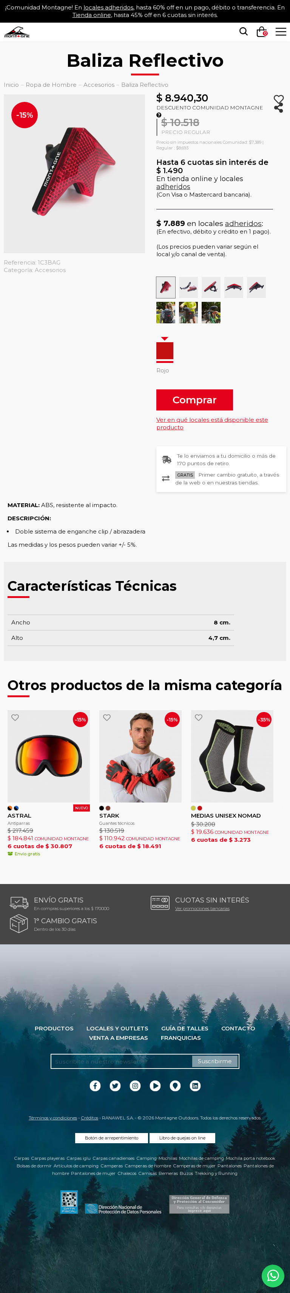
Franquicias (181, 1037)
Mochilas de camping (201, 1158)
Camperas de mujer (194, 1165)
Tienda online (91, 14)
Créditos (89, 1118)
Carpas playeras (48, 1158)
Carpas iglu (78, 1158)
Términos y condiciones (53, 1118)
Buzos (186, 1173)
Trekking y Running (216, 1173)
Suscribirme (215, 1061)
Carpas (21, 1158)
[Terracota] (108, 808)
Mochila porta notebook (250, 1158)
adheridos (173, 187)
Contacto (238, 1028)
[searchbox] (242, 31)
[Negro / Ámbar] (10, 808)
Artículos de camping (76, 1165)
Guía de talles (184, 1028)
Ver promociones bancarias (202, 908)
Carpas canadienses (113, 1158)
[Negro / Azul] (16, 808)
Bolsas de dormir (34, 1165)
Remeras (168, 1173)
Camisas (147, 1173)
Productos (54, 1028)
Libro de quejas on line (182, 1138)
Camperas (111, 1165)
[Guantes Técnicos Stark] (140, 756)
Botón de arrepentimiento (111, 1138)
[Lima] (193, 808)
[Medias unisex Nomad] (232, 756)
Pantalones (230, 1165)
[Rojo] (164, 350)
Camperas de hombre (148, 1165)
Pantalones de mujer (93, 1173)
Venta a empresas (118, 1037)
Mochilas (168, 1158)
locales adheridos (108, 7)
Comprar (195, 400)
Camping (146, 1158)
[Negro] (101, 808)
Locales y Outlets (117, 1028)
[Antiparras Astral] (49, 756)
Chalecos (126, 1173)
